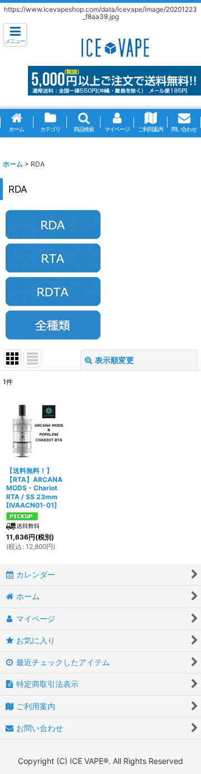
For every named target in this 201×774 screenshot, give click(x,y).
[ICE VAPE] (114, 46)
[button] (15, 35)
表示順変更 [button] (114, 360)
